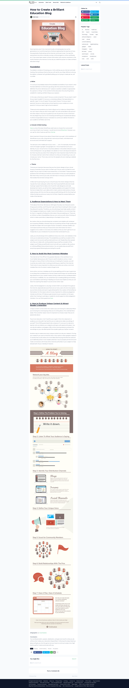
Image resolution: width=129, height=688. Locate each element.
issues (90, 49)
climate (88, 39)
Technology (84, 34)
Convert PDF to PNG (65, 684)
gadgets (84, 46)
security (92, 54)
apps (97, 34)
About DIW (56, 2)
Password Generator (33, 682)
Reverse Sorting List (68, 682)
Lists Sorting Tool (79, 682)
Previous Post (33, 676)
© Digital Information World (35, 681)
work (87, 58)
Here (31, 128)
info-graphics (55, 648)
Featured (49, 648)
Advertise (41, 2)
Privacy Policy (59, 681)
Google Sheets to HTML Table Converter (84, 686)
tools (83, 58)
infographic (84, 49)
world (92, 58)
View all (73, 658)
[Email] (54, 652)
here (51, 298)
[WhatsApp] (51, 652)
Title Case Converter (44, 682)
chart (83, 39)
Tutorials (91, 34)
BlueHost (64, 130)
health (89, 46)
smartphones (93, 56)
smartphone (85, 56)
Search (87, 32)
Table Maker (74, 684)
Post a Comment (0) (53, 671)
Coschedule (42, 632)
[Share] (75, 17)
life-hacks (84, 51)
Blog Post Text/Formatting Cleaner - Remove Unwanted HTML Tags (45, 686)
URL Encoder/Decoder (56, 682)
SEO (83, 32)
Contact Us (72, 681)
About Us (52, 681)
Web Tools (48, 2)
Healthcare (94, 29)
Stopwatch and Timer (53, 684)
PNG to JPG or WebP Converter (86, 684)
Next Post (74, 676)
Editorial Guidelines (65, 2)
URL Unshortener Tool (68, 686)
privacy (90, 51)
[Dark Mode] (97, 2)
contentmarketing (42, 648)
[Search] (99, 2)
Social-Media (94, 32)
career (94, 37)
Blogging (36, 648)
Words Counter (80, 681)
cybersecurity (85, 44)
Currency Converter (42, 684)
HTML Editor (88, 681)
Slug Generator (96, 681)
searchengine (85, 54)
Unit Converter (32, 684)
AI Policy (66, 681)
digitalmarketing (94, 44)
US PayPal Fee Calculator (90, 682)
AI (82, 29)
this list (53, 132)
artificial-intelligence (86, 37)
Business (87, 29)
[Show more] (57, 652)
